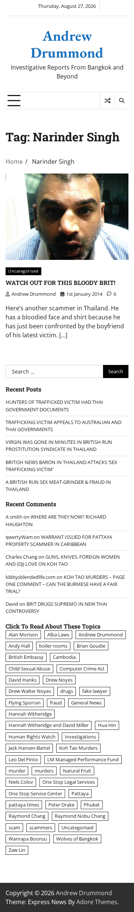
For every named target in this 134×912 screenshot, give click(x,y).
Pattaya (80, 793)
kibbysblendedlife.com (30, 577)
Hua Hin (107, 725)
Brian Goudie (91, 645)
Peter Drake (61, 804)
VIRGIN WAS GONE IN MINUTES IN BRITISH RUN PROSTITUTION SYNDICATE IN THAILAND (59, 445)
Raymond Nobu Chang (80, 816)
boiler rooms (53, 645)
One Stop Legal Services (68, 782)
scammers (40, 827)
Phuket (92, 804)
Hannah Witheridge (30, 713)
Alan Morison (23, 634)
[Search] (121, 100)
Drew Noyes (59, 679)
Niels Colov (21, 782)
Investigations (80, 736)
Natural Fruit (77, 770)
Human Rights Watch (32, 736)
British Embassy (26, 657)
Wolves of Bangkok (77, 838)
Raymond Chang (27, 816)
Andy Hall (19, 645)
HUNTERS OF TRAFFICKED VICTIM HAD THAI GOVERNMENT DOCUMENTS (54, 405)
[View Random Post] (107, 100)
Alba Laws (58, 634)
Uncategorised (23, 271)
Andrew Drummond (67, 44)
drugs (66, 691)
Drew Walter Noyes (30, 691)
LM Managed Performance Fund (83, 759)
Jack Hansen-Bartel (29, 747)
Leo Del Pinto (23, 759)
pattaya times (24, 804)
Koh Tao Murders (78, 747)
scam (14, 827)
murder (17, 770)
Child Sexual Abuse (29, 668)
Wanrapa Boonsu (28, 838)
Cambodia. (65, 657)
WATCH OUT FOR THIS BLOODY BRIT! (60, 282)
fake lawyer (94, 691)
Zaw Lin (17, 850)
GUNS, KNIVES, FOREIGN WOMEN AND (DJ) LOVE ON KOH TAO (63, 560)
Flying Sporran (25, 702)
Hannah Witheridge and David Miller (49, 725)
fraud (56, 702)
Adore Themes (96, 902)
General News (86, 702)
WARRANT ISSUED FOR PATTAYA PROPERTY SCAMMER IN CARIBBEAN (59, 540)
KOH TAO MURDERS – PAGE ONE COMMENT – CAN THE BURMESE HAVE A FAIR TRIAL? (65, 584)
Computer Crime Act (82, 668)
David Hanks (22, 679)
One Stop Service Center (35, 793)
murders (44, 770)
